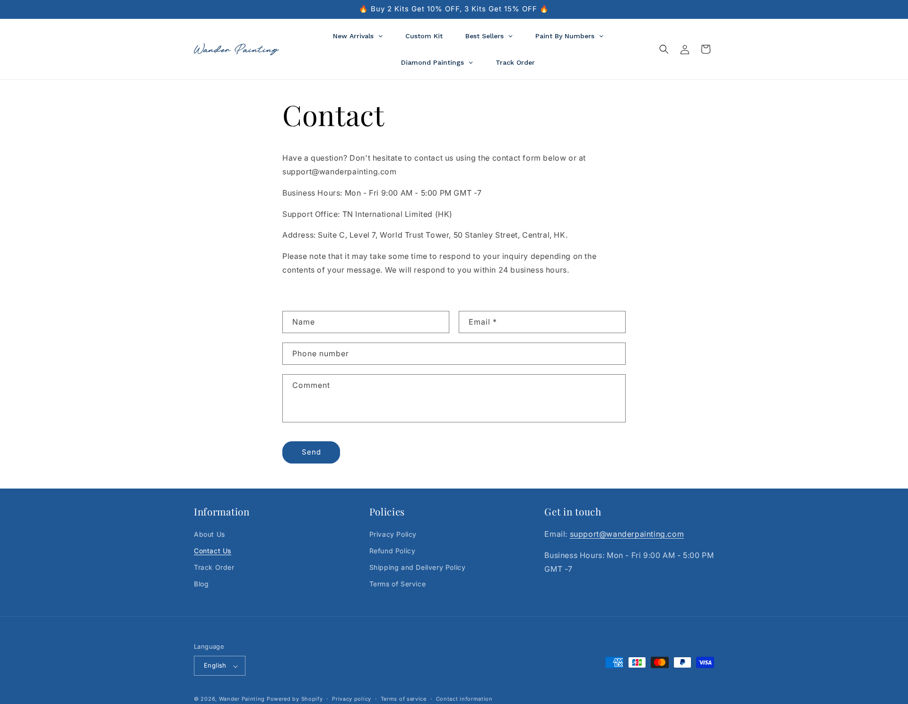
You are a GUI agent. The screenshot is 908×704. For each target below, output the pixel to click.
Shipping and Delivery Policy (417, 568)
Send (311, 451)
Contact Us (212, 551)
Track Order (214, 568)
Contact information (464, 698)
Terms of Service (397, 584)
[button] (664, 49)
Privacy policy (351, 698)
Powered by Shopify (295, 699)
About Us (209, 534)
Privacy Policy (393, 534)
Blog (201, 584)
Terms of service (404, 698)
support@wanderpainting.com (627, 534)
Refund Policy (392, 551)
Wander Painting (242, 699)
